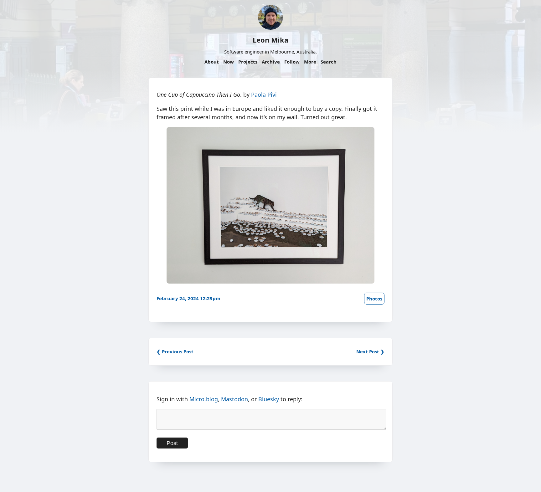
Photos (374, 298)
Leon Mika (270, 39)
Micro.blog (203, 399)
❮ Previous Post (175, 351)
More (310, 62)
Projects (247, 62)
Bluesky (268, 399)
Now (228, 62)
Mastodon (234, 399)
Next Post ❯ (370, 351)
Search (329, 62)
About (211, 62)
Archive (271, 62)
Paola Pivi (264, 94)
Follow (292, 62)
